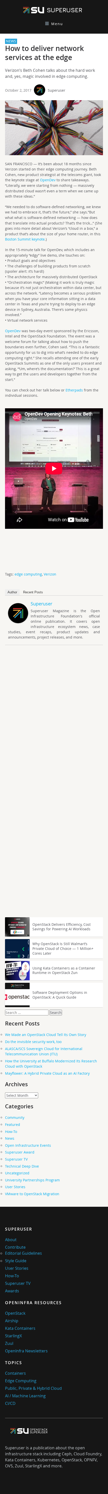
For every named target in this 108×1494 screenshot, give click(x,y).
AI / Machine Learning (25, 1396)
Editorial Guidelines (23, 1253)
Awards (12, 1291)
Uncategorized (17, 1173)
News (9, 1138)
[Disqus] (54, 719)
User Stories (15, 1186)
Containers (15, 1373)
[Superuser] (18, 621)
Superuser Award (19, 1152)
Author (12, 592)
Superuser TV (16, 1159)
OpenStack (15, 1313)
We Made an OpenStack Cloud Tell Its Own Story (45, 1034)
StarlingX (13, 1336)
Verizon (50, 574)
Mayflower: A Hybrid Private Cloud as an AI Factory (47, 1073)
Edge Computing (20, 1381)
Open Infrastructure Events (28, 1145)
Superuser (56, 90)
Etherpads (74, 390)
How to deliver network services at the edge (44, 53)
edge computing (28, 574)
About (11, 1239)
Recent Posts (33, 592)
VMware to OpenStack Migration (32, 1193)
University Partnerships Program (32, 1180)
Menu (57, 23)
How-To (11, 1131)
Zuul (9, 1343)
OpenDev (48, 180)
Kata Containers (20, 1328)
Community (14, 1117)
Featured (12, 1124)
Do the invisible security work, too (33, 1041)
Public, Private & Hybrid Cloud (33, 1388)
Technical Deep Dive (22, 1166)
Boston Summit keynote (25, 239)
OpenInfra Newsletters (26, 1351)
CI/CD (10, 1403)
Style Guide (15, 1260)
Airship (11, 1321)
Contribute (15, 1247)
